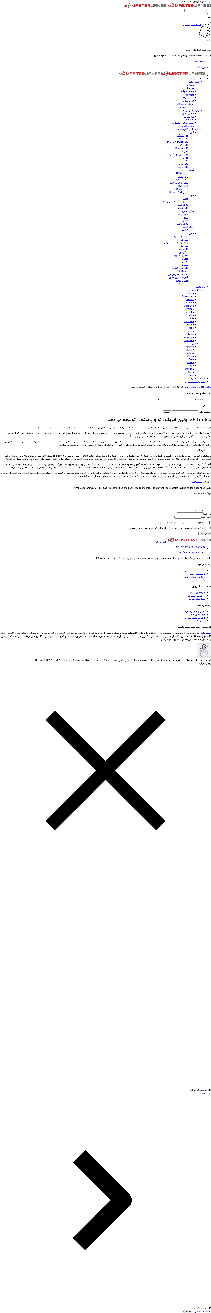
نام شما (207, 514)
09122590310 (183, 547)
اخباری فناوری (198, 580)
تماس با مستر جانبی (195, 570)
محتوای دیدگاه (203, 510)
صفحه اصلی (199, 61)
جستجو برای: (205, 412)
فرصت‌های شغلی (197, 574)
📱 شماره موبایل (203, 522)
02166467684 (198, 547)
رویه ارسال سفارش (196, 595)
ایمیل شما (206, 517)
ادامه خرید (187, 1311)
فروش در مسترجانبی (195, 577)
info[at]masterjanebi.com (191, 552)
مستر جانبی (196, 481)
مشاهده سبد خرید (201, 1311)
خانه (209, 387)
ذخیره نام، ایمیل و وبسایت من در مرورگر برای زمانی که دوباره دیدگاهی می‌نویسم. (168, 528)
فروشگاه (201, 67)
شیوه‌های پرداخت (196, 592)
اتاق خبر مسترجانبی (194, 387)
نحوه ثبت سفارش (196, 599)
